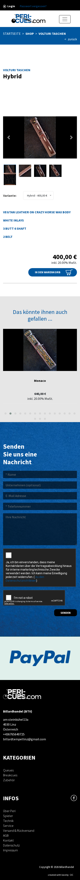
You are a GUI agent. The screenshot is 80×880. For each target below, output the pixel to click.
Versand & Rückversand (18, 830)
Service (8, 826)
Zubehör (9, 780)
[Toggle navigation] (65, 19)
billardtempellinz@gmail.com (24, 739)
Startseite (12, 33)
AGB (6, 835)
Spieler (8, 816)
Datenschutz (11, 845)
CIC (71, 874)
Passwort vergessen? (33, 6)
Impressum (10, 850)
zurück (72, 39)
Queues (8, 770)
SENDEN (66, 613)
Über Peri (9, 811)
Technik (8, 821)
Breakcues (10, 775)
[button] (8, 137)
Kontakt (8, 840)
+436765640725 (14, 734)
